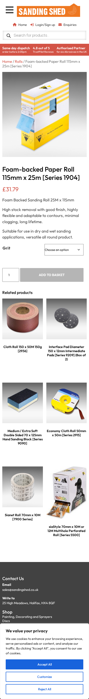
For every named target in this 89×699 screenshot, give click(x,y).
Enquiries (69, 25)
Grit (6, 248)
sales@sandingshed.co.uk (20, 590)
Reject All (44, 689)
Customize (44, 677)
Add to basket (52, 275)
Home (22, 25)
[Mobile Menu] (9, 9)
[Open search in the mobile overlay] (44, 35)
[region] (44, 661)
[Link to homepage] (48, 10)
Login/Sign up (45, 25)
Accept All (44, 664)
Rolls (19, 61)
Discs (6, 621)
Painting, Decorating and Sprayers (27, 617)
